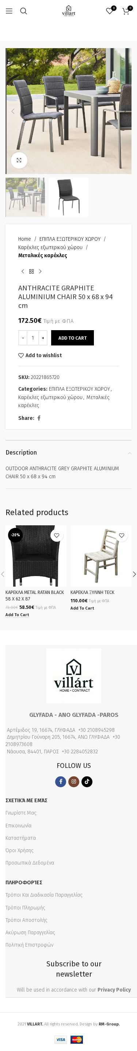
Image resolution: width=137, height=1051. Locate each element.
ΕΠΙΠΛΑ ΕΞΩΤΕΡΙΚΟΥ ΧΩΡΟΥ (69, 239)
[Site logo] (69, 11)
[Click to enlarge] (19, 160)
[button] (12, 111)
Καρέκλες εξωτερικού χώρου (50, 247)
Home (24, 239)
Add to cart (72, 338)
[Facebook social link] (38, 418)
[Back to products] (31, 271)
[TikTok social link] (86, 781)
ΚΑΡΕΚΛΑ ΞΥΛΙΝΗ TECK (92, 592)
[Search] (23, 11)
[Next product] (40, 271)
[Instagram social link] (73, 781)
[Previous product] (22, 271)
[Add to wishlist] (56, 535)
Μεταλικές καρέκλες (42, 255)
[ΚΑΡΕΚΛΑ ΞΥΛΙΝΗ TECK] (101, 556)
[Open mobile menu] (9, 11)
